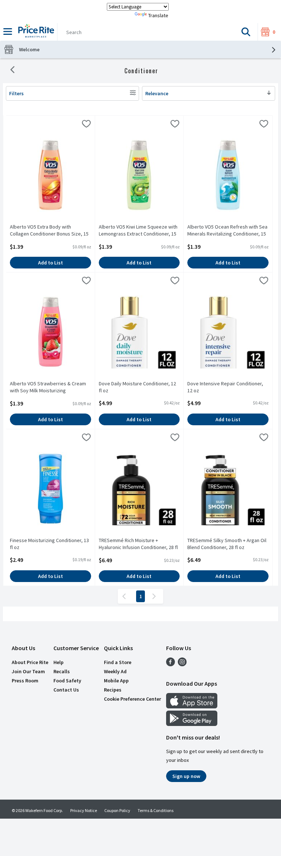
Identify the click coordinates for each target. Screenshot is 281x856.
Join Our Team (28, 671)
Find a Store (117, 662)
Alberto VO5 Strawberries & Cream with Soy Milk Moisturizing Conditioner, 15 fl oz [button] (48, 387)
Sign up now (186, 776)
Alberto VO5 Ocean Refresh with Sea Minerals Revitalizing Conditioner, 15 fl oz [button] (227, 230)
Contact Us (66, 689)
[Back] (12, 70)
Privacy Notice (83, 810)
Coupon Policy (117, 810)
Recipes (112, 689)
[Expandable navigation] (7, 31)
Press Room (25, 680)
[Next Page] (155, 596)
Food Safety (67, 680)
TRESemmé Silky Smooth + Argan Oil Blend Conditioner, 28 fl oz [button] (226, 544)
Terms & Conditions (155, 810)
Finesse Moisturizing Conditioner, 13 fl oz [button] (49, 544)
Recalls (61, 671)
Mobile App (116, 680)
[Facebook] (170, 664)
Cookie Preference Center (132, 699)
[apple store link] (191, 706)
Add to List (50, 262)
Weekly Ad (115, 671)
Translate (158, 15)
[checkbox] (86, 124)
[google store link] (191, 723)
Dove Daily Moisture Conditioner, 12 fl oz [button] (137, 387)
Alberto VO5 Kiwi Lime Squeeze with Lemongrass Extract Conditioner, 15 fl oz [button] (138, 230)
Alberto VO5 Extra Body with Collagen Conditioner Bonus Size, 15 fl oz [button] (49, 230)
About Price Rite (30, 662)
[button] (246, 32)
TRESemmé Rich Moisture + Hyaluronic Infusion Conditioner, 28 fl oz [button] (138, 544)
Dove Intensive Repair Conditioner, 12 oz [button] (225, 387)
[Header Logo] (34, 32)
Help (58, 662)
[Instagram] (182, 664)
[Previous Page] (125, 596)
